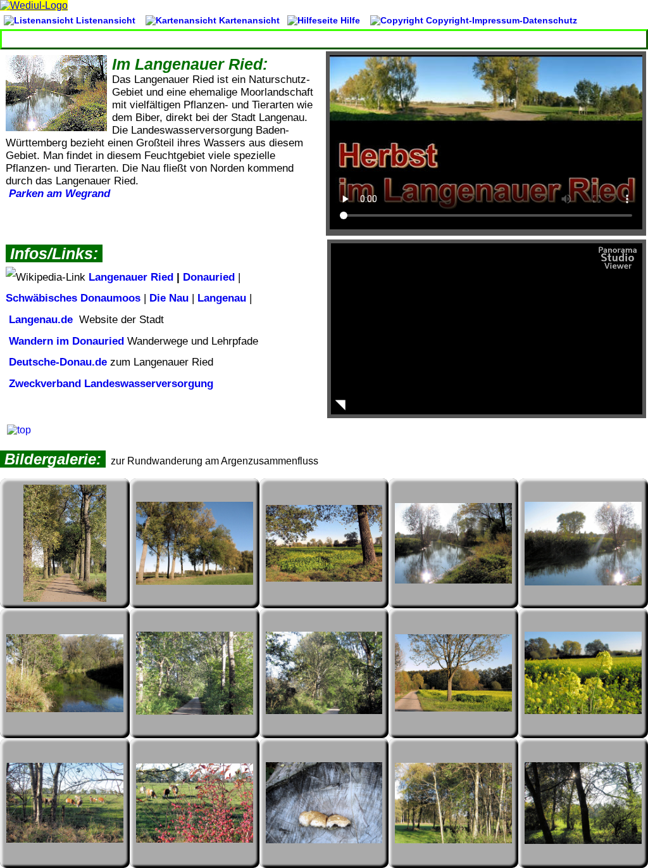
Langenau (221, 298)
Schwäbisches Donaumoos (73, 298)
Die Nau (169, 298)
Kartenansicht (248, 20)
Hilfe (350, 20)
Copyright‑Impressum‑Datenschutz (500, 20)
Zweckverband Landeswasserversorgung (109, 384)
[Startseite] (34, 5)
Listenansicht (104, 20)
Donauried (209, 277)
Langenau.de (39, 320)
